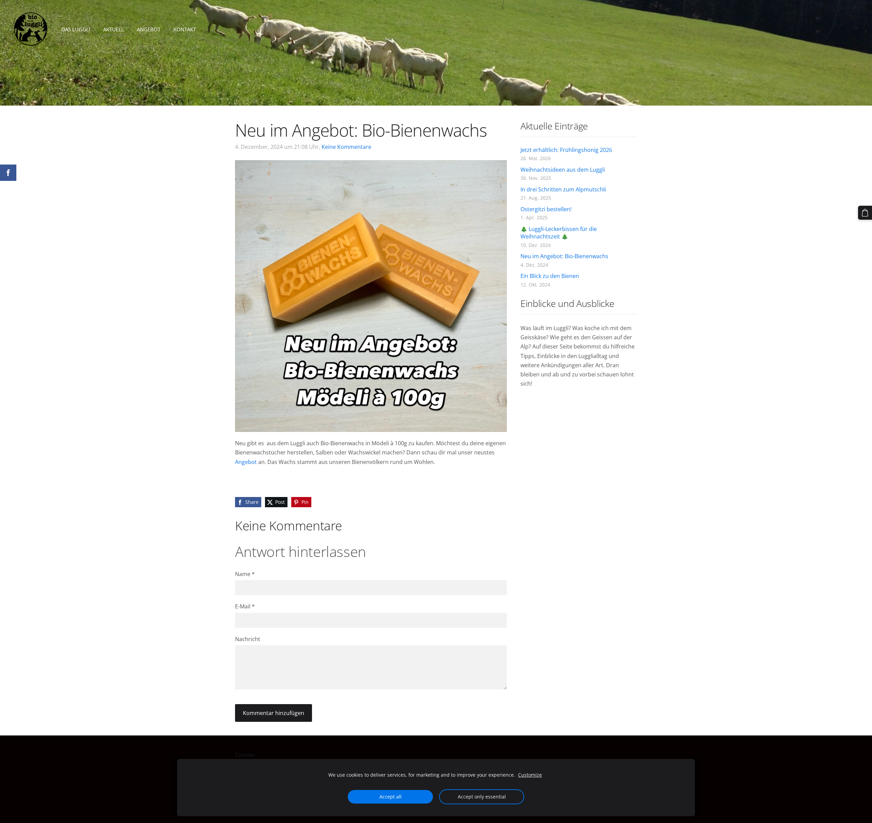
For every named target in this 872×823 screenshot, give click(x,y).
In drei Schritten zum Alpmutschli (563, 189)
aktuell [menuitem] (113, 29)
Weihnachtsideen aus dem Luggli (562, 169)
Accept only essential (482, 796)
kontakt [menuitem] (184, 29)
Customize (530, 775)
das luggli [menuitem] (75, 29)
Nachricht (247, 639)
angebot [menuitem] (148, 29)
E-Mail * (245, 606)
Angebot (246, 462)
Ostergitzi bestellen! (546, 209)
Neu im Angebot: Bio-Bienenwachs (564, 256)
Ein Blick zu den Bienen (549, 276)
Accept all (390, 796)
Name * (245, 574)
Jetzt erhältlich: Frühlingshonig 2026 (566, 150)
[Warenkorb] (865, 213)
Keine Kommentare (346, 147)
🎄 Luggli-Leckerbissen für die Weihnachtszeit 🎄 (558, 232)
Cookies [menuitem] (245, 755)
